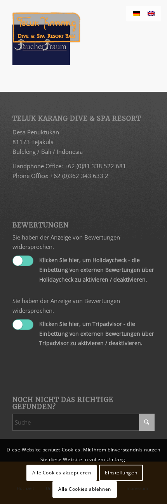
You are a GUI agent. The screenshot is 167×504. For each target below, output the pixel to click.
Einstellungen (121, 472)
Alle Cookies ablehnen (84, 489)
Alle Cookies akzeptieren (61, 472)
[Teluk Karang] (69, 27)
